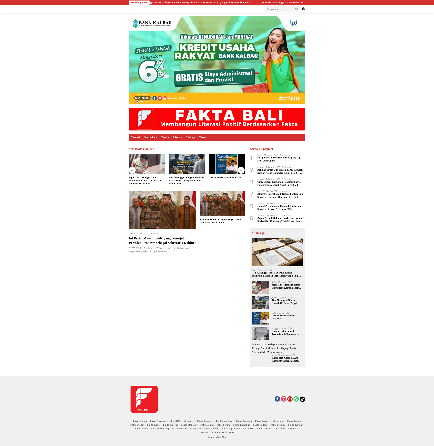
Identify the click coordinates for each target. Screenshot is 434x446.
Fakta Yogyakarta (230, 428)
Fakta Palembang (160, 428)
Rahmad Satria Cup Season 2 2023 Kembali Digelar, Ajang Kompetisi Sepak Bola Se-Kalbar (280, 172)
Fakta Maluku (277, 425)
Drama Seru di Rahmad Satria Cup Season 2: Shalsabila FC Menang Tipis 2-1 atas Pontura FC (280, 220)
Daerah (165, 137)
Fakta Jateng (262, 421)
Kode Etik (293, 428)
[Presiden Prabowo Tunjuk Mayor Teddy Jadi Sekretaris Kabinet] (222, 203)
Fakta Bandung (244, 421)
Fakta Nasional (158, 421)
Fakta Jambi (207, 425)
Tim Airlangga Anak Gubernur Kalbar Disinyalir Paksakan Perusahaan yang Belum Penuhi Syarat (169, 2)
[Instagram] (283, 399)
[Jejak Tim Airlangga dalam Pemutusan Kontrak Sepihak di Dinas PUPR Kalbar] (147, 164)
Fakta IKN (174, 421)
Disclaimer (279, 428)
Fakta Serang (223, 425)
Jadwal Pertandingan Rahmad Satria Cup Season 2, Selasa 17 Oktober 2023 (279, 207)
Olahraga (190, 137)
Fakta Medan (137, 425)
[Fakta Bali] (217, 118)
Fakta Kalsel (153, 425)
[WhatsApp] (296, 399)
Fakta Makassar (189, 425)
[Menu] (131, 9)
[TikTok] (302, 399)
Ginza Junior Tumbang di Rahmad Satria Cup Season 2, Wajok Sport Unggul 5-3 (279, 183)
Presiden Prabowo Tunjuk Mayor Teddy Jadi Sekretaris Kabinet (220, 221)
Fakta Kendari (295, 425)
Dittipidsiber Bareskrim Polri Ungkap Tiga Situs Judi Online (279, 159)
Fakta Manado (179, 428)
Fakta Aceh (188, 421)
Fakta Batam (294, 421)
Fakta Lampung (241, 425)
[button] (296, 9)
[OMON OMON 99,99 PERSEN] (227, 164)
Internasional (150, 137)
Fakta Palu (195, 428)
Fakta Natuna (264, 428)
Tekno (202, 137)
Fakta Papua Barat (223, 421)
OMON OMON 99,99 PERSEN (225, 177)
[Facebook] (277, 399)
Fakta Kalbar (140, 421)
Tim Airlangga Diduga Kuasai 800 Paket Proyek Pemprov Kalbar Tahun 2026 (186, 180)
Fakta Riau (248, 428)
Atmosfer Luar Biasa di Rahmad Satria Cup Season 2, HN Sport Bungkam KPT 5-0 (280, 195)
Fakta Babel (141, 428)
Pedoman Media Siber (222, 432)
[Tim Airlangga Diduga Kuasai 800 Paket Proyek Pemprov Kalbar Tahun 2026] (187, 164)
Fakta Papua (204, 421)
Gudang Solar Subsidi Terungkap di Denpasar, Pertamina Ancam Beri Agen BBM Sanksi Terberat (286, 333)
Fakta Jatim (278, 421)
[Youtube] (290, 399)
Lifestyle (177, 137)
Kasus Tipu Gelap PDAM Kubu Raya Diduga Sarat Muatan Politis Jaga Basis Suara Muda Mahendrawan (286, 359)
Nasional (135, 137)
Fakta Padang (260, 425)
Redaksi (204, 432)
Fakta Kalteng (170, 425)
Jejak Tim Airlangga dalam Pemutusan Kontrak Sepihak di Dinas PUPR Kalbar (281, 2)
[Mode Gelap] (303, 9)
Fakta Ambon (211, 428)
